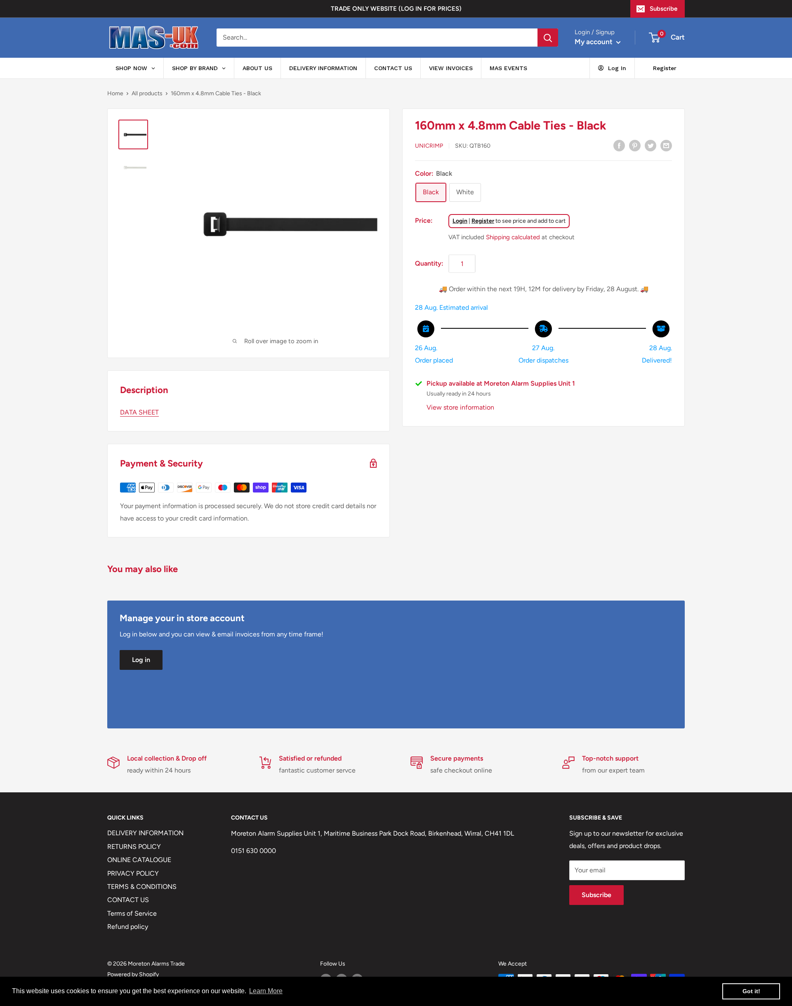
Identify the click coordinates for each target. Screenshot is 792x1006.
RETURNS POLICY (134, 847)
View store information (460, 407)
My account (594, 42)
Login (460, 220)
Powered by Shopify (133, 974)
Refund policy (127, 927)
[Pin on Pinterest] (635, 145)
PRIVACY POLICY (133, 873)
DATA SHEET (139, 412)
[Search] (547, 37)
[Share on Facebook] (619, 145)
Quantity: (429, 263)
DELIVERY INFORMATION (145, 833)
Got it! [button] (751, 991)
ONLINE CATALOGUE (139, 860)
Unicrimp (429, 145)
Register (482, 220)
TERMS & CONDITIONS (142, 887)
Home (115, 93)
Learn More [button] (266, 990)
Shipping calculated (513, 237)
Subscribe (663, 8)
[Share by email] (666, 145)
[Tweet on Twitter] (650, 145)
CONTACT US (128, 900)
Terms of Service (132, 913)
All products (147, 93)
